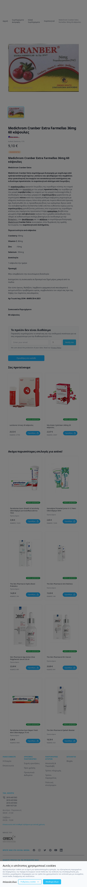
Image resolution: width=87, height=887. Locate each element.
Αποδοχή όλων (52, 882)
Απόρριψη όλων (10, 882)
